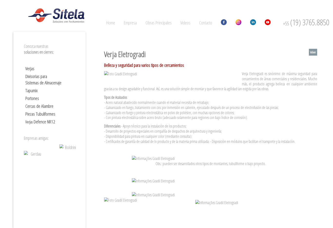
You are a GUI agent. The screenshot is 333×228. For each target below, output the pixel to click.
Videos (185, 22)
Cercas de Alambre (39, 106)
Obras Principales (159, 22)
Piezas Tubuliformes (40, 114)
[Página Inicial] (56, 16)
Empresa (130, 22)
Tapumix (31, 90)
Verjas (29, 68)
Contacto (205, 22)
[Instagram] (238, 22)
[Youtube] (267, 22)
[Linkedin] (253, 22)
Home (110, 22)
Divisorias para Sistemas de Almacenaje (43, 79)
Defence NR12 (40, 122)
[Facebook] (223, 22)
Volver (313, 52)
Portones (32, 98)
